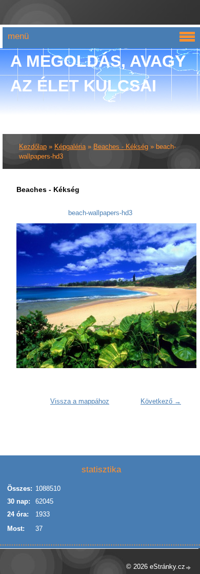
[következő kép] (169, 295)
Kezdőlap (33, 146)
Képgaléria (70, 146)
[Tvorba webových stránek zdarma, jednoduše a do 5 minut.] (188, 567)
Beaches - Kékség (120, 146)
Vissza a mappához (79, 401)
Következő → (161, 401)
